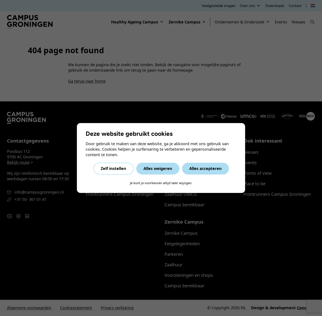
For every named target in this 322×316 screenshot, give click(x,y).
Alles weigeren (157, 168)
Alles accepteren (205, 168)
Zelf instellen (113, 168)
